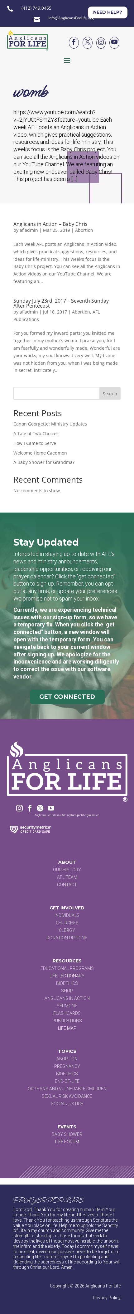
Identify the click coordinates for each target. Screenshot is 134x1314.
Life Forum (67, 1141)
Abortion (84, 230)
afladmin (29, 230)
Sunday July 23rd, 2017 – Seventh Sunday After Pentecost (61, 303)
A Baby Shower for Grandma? (43, 462)
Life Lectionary (67, 975)
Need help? (107, 12)
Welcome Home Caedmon (40, 453)
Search (110, 394)
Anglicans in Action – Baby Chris (50, 224)
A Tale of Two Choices (36, 433)
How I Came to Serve (34, 443)
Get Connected (67, 696)
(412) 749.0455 (36, 8)
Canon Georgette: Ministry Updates (50, 424)
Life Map (67, 1028)
